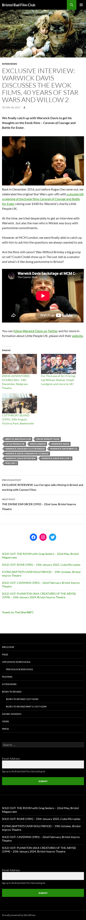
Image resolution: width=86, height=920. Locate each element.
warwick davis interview (20, 458)
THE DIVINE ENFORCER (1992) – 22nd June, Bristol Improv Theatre (39, 504)
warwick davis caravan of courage (27, 453)
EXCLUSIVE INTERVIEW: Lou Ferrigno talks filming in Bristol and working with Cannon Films (42, 484)
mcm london (38, 444)
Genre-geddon (11, 713)
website (77, 336)
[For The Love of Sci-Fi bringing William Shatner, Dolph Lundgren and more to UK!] (58, 364)
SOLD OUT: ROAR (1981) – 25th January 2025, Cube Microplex (41, 564)
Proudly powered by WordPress (18, 915)
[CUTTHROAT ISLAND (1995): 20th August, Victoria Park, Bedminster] (19, 403)
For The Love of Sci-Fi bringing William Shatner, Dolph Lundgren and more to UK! (58, 380)
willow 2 (11, 463)
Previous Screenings (19, 669)
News (5, 721)
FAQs (5, 654)
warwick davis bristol (64, 448)
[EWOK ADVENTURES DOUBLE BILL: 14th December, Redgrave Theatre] (19, 364)
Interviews (9, 63)
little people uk (15, 444)
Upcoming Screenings (16, 661)
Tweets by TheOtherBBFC (18, 612)
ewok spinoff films (47, 439)
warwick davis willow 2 (56, 458)
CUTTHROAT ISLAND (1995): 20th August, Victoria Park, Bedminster (18, 419)
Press (5, 728)
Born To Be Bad (11, 691)
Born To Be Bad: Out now (22, 699)
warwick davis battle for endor (25, 448)
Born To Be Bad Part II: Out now (26, 706)
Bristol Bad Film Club (18, 5)
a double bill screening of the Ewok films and (43, 199)
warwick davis (60, 444)
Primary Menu (81, 5)
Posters (7, 676)
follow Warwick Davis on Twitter (35, 331)
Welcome (8, 647)
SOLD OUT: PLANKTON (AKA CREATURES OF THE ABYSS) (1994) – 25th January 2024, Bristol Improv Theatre (39, 595)
